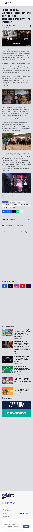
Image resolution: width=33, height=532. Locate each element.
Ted (21, 204)
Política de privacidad (23, 513)
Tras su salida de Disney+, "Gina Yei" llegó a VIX (22, 390)
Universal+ (12, 207)
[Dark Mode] (27, 2)
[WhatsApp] (17, 211)
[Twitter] (14, 211)
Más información (11, 526)
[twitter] (10, 286)
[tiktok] (28, 286)
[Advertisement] (16, 306)
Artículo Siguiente (25, 232)
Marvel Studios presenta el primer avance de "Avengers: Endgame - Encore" (22, 359)
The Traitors (26, 204)
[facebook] (4, 286)
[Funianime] (16, 413)
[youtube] (22, 286)
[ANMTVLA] (16, 405)
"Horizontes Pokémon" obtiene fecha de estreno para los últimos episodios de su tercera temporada (22, 380)
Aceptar (26, 526)
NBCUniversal (21, 202)
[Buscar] (30, 2)
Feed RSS (4, 513)
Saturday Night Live (6, 204)
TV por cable (5, 207)
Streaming (15, 204)
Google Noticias (6, 516)
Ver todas (27, 219)
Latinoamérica (13, 202)
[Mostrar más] (21, 211)
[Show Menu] (2, 2)
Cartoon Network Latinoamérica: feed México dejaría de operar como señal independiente (22, 370)
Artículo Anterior (7, 232)
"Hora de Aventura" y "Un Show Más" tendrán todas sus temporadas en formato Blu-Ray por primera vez (22, 333)
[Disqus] (16, 256)
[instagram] (16, 286)
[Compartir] (29, 26)
